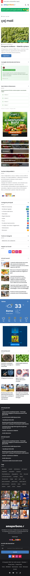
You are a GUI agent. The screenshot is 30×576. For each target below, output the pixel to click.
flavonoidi (26, 474)
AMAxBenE (8, 566)
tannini (13, 486)
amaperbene (4, 471)
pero (24, 479)
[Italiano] (16, 539)
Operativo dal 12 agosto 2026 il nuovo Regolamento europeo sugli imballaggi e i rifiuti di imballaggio (19, 286)
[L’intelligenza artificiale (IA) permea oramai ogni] (24, 504)
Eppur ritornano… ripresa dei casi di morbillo (20, 379)
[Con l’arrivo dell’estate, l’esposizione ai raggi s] (15, 504)
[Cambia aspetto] (25, 5)
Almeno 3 (5, 98)
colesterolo (18, 471)
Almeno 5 (5, 101)
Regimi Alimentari (6, 216)
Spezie (8, 486)
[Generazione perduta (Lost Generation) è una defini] (5, 504)
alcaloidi (10, 469)
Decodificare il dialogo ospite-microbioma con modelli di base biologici (22, 395)
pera (20, 479)
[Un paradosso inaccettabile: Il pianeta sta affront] (5, 514)
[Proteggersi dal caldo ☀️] (15, 495)
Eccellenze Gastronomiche (8, 223)
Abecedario (4, 213)
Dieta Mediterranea (6, 474)
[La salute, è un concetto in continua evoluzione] (15, 9)
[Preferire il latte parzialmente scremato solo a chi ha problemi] (5, 293)
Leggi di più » (6, 55)
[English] (10, 539)
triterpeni (19, 486)
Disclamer (24, 562)
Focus (3, 220)
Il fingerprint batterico (7, 378)
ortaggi (11, 479)
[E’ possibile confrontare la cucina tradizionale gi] (24, 495)
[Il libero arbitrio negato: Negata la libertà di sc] (15, 514)
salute (19, 484)
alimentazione (17, 469)
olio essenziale (5, 479)
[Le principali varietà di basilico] (22, 358)
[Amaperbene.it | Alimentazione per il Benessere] (9, 5)
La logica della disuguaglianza (15, 325)
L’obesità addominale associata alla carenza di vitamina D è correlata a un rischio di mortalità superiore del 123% (19, 265)
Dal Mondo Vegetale (6, 209)
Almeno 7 (5, 105)
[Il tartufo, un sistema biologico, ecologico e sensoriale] (7, 358)
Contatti (15, 569)
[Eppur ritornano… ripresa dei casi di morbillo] (22, 373)
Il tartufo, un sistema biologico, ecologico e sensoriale (7, 365)
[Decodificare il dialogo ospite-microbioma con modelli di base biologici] (22, 388)
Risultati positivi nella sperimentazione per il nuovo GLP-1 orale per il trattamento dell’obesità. (7, 396)
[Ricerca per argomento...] (28, 5)
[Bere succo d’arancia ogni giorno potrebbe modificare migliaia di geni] (5, 272)
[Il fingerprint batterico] (7, 373)
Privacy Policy (11, 564)
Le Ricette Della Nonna (6, 476)
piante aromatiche (5, 484)
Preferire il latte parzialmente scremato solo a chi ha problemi (19, 292)
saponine (24, 484)
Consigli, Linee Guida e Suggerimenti (10, 225)
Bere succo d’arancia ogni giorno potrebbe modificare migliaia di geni (19, 271)
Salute (3, 218)
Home (3, 16)
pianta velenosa (23, 481)
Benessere (4, 230)
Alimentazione (5, 227)
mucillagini (15, 476)
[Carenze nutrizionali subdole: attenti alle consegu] (24, 514)
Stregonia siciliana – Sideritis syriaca (15, 46)
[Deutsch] (14, 539)
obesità (21, 476)
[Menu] (2, 5)
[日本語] (18, 539)
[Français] (12, 539)
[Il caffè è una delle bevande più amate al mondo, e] (5, 495)
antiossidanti (11, 471)
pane (16, 479)
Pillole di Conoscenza (7, 206)
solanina (3, 486)
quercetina (13, 484)
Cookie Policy (19, 564)
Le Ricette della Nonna (7, 211)
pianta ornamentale (6, 481)
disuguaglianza (15, 474)
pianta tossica (14, 481)
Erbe (21, 474)
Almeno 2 (5, 94)
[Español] (20, 539)
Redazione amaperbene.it (7, 44)
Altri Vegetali (24, 469)
